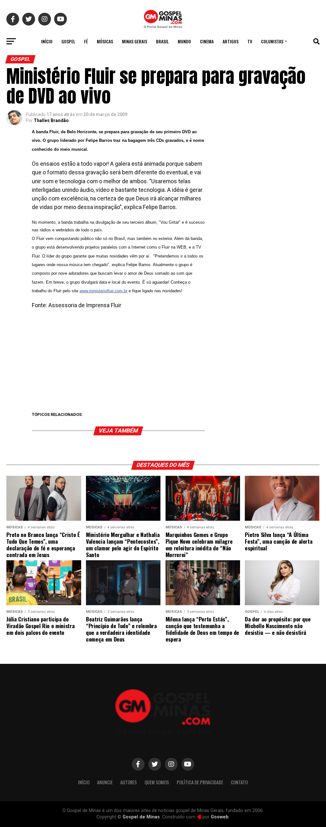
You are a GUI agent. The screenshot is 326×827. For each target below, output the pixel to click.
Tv (249, 41)
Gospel (68, 41)
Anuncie (105, 782)
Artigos (230, 41)
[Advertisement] (118, 360)
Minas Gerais (134, 41)
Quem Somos (157, 782)
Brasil (162, 41)
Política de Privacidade (200, 782)
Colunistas (272, 41)
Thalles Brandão (51, 120)
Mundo (184, 41)
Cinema (207, 41)
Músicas (105, 41)
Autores (128, 782)
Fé (86, 41)
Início (47, 41)
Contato (239, 782)
